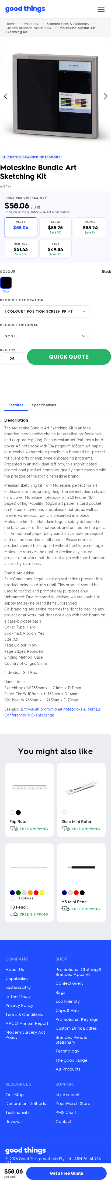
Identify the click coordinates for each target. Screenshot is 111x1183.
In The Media (18, 996)
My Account (67, 1094)
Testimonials (17, 1112)
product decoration (22, 300)
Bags (60, 992)
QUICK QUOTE (69, 357)
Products (31, 24)
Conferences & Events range (29, 714)
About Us (14, 969)
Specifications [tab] (44, 405)
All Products (68, 1069)
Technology (67, 1051)
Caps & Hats (67, 1010)
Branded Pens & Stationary (68, 24)
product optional (19, 325)
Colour (55, 272)
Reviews (13, 1121)
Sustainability (18, 987)
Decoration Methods (25, 1103)
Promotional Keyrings (77, 1019)
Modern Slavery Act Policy (25, 1034)
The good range (71, 1060)
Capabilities (16, 978)
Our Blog (14, 1094)
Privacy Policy (19, 1005)
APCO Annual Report (26, 1023)
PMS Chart (66, 1112)
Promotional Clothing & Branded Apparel (79, 971)
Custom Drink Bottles (76, 1028)
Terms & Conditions (24, 1014)
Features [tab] (16, 405)
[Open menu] (101, 9)
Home (10, 24)
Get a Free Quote (66, 1173)
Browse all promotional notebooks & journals (60, 709)
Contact (63, 1121)
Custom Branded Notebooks (28, 28)
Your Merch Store (73, 1103)
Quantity (7, 350)
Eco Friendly (68, 1001)
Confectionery (70, 983)
